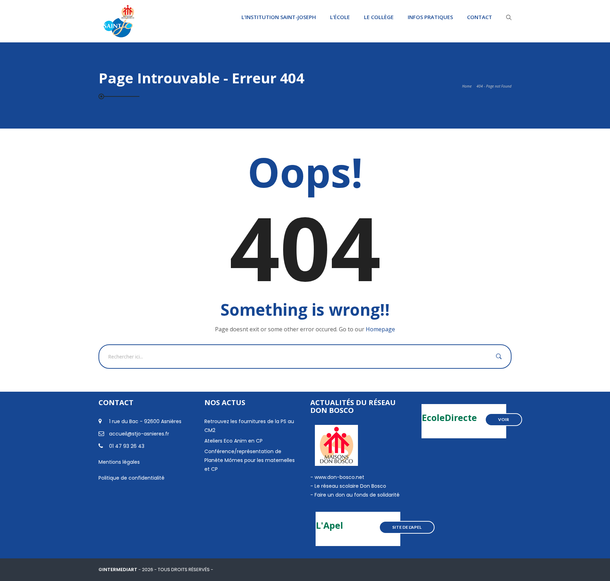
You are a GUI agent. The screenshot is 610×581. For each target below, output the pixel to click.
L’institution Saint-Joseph (278, 16)
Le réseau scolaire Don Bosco (349, 486)
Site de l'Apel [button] (406, 527)
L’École (340, 16)
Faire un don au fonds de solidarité (357, 494)
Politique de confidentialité (131, 477)
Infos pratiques (430, 16)
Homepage (380, 329)
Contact (479, 16)
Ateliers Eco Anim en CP (233, 440)
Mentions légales (119, 462)
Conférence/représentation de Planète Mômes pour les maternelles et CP (249, 460)
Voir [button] (503, 419)
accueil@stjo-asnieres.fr (139, 433)
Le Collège (379, 16)
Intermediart (120, 569)
